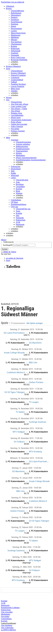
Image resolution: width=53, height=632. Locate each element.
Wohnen (19, 193)
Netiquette (20, 218)
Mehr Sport (15, 89)
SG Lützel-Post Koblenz (14, 333)
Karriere (19, 189)
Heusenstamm (16, 28)
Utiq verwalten (7, 612)
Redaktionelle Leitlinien (10, 608)
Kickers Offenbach (18, 73)
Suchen (4, 249)
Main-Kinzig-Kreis (18, 33)
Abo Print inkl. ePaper (19, 104)
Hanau (13, 26)
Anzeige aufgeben (23, 144)
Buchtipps (20, 184)
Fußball (14, 82)
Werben (19, 153)
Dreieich (14, 17)
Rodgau (14, 46)
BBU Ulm (33, 363)
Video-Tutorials (17, 126)
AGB (18, 222)
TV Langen (34, 402)
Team (18, 211)
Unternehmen (6, 619)
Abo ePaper (15, 111)
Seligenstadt (15, 51)
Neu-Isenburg (16, 42)
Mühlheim (15, 37)
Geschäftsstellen (17, 115)
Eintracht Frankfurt (18, 75)
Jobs (17, 215)
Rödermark (15, 48)
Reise (18, 191)
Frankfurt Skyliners (18, 84)
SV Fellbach (19, 442)
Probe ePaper (16, 122)
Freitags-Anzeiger (18, 131)
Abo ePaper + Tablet (19, 109)
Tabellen (14, 91)
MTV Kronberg (35, 452)
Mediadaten (20, 155)
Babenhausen (16, 13)
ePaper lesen (16, 118)
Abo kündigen (6, 625)
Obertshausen (16, 44)
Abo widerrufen (7, 628)
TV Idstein (20, 412)
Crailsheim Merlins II (16, 372)
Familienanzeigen (22, 149)
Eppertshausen (16, 22)
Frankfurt (14, 53)
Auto (18, 182)
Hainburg (14, 24)
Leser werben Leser (18, 106)
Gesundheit (20, 187)
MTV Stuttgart (19, 432)
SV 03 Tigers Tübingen (14, 392)
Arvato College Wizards (14, 353)
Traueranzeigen (22, 151)
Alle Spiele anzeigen (34, 323)
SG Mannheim (35, 343)
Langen (14, 31)
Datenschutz (20, 220)
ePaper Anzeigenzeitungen (26, 158)
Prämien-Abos (16, 113)
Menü (3, 240)
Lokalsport (15, 77)
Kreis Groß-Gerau (18, 57)
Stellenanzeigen (22, 146)
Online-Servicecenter (19, 124)
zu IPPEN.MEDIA (8, 630)
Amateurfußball (17, 80)
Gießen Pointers (36, 382)
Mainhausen (15, 35)
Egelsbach (15, 20)
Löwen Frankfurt (17, 86)
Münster (14, 40)
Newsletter (15, 129)
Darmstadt (15, 55)
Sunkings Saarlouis (37, 422)
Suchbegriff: (8, 245)
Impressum (20, 224)
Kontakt (19, 213)
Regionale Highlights (19, 60)
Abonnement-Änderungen (21, 120)
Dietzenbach (16, 15)
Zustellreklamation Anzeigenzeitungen (31, 160)
